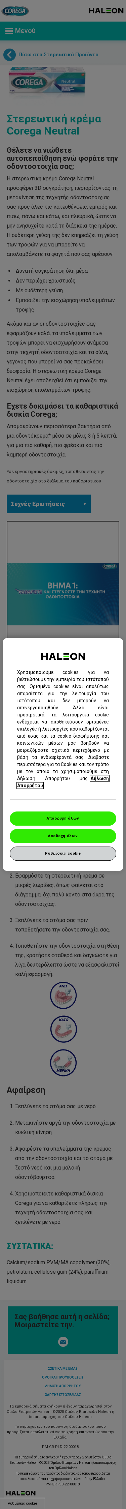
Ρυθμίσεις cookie (63, 853)
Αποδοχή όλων (63, 835)
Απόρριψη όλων (63, 818)
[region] (63, 754)
